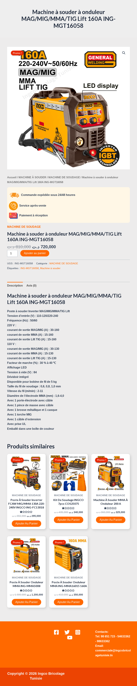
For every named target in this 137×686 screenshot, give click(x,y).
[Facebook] (56, 632)
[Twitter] (67, 632)
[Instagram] (77, 632)
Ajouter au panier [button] (26, 523)
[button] (124, 53)
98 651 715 (108, 636)
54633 (121, 636)
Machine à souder (50, 268)
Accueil (11, 177)
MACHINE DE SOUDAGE (64, 177)
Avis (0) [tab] (31, 285)
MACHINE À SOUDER (32, 177)
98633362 (103, 641)
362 (127, 636)
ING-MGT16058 (30, 268)
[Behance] (69, 637)
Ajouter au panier (35, 253)
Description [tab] (15, 285)
